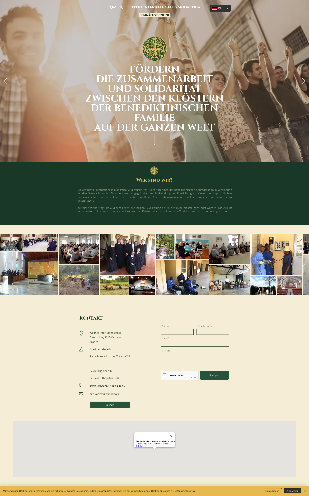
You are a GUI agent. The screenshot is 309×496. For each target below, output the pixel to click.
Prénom (165, 326)
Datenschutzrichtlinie (185, 490)
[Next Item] (303, 81)
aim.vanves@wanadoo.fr (104, 394)
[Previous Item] (5, 81)
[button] (110, 405)
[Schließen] (305, 490)
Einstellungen (272, 490)
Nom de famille (204, 326)
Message (165, 351)
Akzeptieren (292, 490)
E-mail (164, 338)
